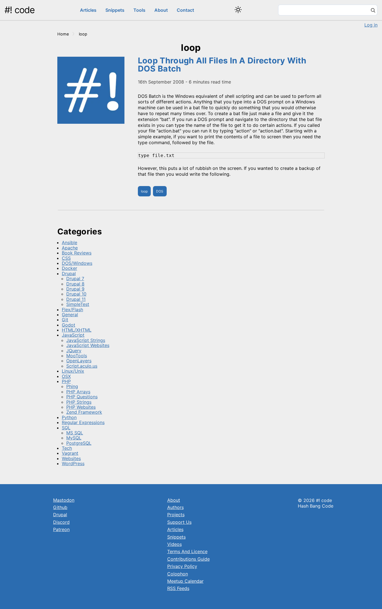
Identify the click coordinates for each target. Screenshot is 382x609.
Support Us (179, 522)
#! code (19, 9)
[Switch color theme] (238, 9)
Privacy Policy (182, 566)
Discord (61, 522)
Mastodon (63, 500)
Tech (67, 448)
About (161, 10)
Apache (70, 248)
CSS (66, 258)
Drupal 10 (76, 294)
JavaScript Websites (87, 345)
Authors (175, 507)
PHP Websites (81, 407)
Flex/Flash (72, 309)
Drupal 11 (76, 299)
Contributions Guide (188, 559)
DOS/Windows (77, 263)
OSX (66, 376)
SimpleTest (77, 304)
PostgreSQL (78, 443)
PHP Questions (82, 396)
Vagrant (70, 453)
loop (144, 191)
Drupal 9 (75, 289)
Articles (88, 10)
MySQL (73, 438)
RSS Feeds (178, 588)
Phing (72, 386)
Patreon (61, 529)
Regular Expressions (83, 422)
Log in (371, 25)
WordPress (73, 463)
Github (60, 507)
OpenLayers (78, 360)
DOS (159, 191)
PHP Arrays (78, 391)
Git (65, 319)
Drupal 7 (75, 278)
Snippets (114, 10)
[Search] (373, 11)
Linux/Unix (73, 371)
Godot (68, 325)
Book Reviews (76, 253)
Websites (71, 458)
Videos (174, 544)
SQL (66, 427)
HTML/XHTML (76, 330)
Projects (176, 514)
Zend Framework (84, 412)
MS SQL (74, 433)
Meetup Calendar (185, 581)
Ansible (69, 242)
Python (69, 417)
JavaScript (73, 335)
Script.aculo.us (81, 366)
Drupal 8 (75, 284)
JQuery (73, 350)
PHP (66, 381)
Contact (185, 10)
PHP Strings (78, 402)
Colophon (177, 574)
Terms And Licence (187, 551)
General (70, 314)
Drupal (69, 273)
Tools (139, 10)
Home (63, 34)
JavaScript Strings (85, 340)
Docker (69, 268)
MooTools (76, 355)
